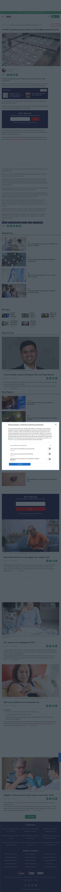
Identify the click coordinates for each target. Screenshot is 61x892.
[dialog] (30, 446)
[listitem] (30, 445)
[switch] (49, 449)
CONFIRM (20, 464)
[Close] (56, 425)
